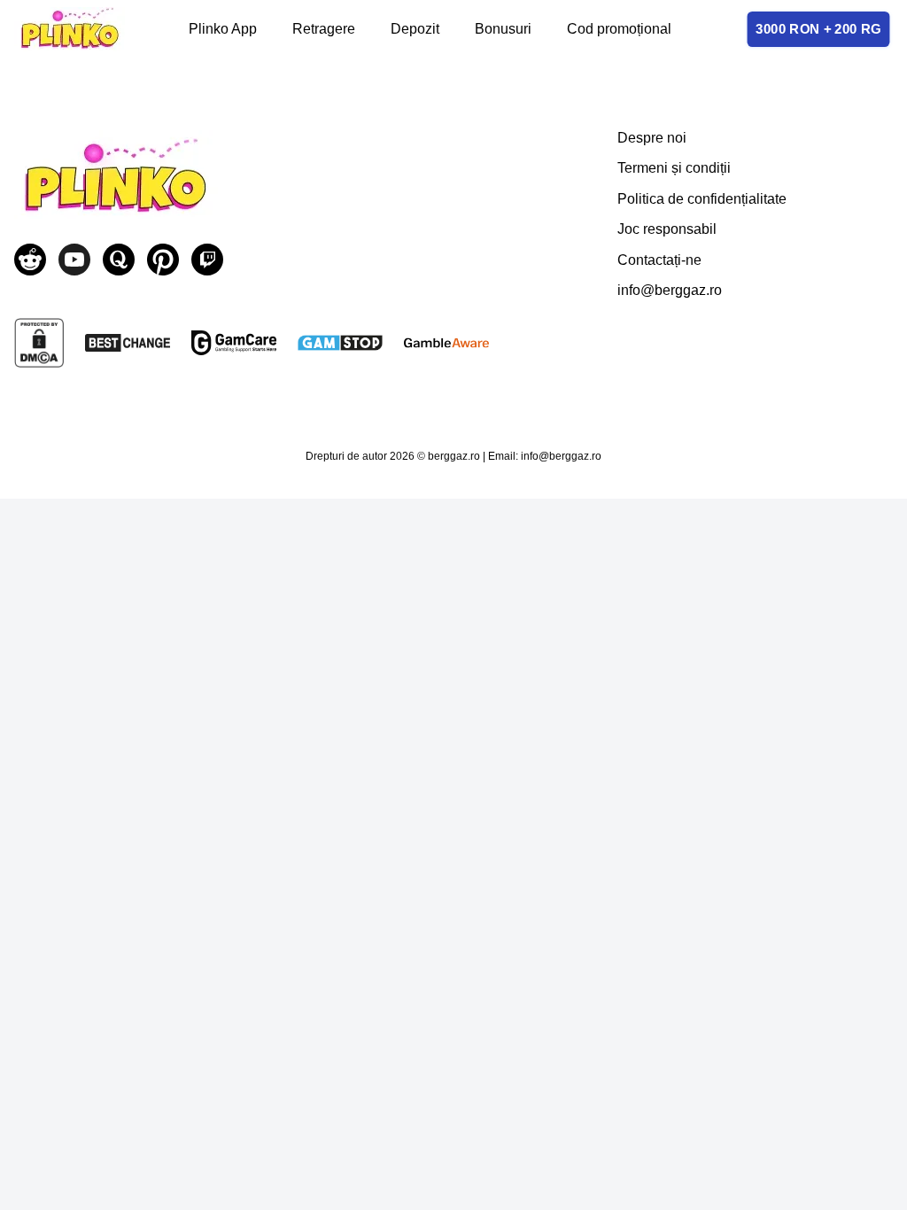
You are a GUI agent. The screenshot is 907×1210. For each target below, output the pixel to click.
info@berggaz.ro (669, 290)
